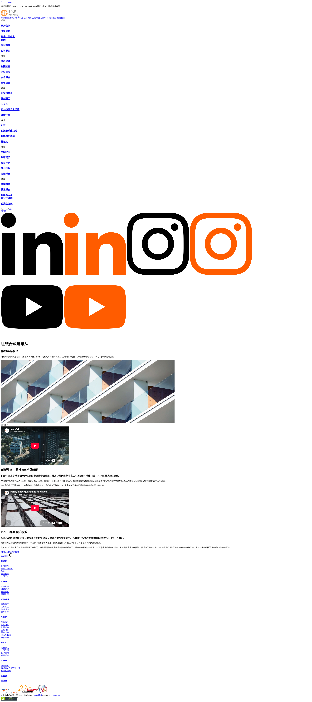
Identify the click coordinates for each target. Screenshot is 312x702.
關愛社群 (5, 612)
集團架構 (5, 586)
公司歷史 (5, 576)
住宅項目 (5, 625)
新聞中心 (44, 18)
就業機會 (53, 18)
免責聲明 (38, 695)
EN (2, 211)
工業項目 (5, 630)
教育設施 (5, 637)
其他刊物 (5, 653)
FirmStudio (55, 695)
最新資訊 (5, 648)
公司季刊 (5, 650)
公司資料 (5, 566)
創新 (30, 18)
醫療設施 (5, 632)
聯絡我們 (61, 18)
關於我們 (5, 18)
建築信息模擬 (13, 552)
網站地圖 (4, 681)
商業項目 (5, 622)
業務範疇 (13, 18)
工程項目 (36, 18)
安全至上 (5, 607)
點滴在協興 (6, 671)
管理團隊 (5, 574)
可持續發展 (22, 18)
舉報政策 (5, 594)
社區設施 (5, 627)
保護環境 (5, 609)
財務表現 (5, 589)
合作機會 (5, 592)
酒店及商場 (6, 635)
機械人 (4, 552)
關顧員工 (5, 604)
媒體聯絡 (5, 655)
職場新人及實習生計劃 (10, 668)
